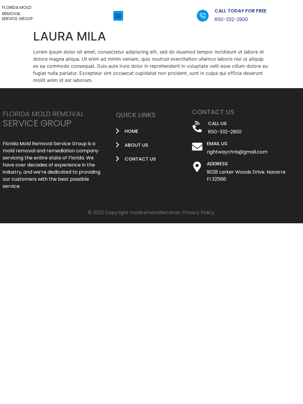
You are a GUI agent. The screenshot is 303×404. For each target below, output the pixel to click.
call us (217, 123)
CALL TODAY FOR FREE (240, 10)
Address (217, 163)
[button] (118, 16)
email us (217, 143)
